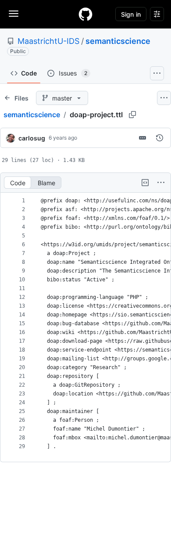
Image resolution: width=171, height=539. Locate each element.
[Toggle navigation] (13, 13)
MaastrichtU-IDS (48, 41)
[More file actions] (161, 182)
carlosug (31, 138)
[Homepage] (85, 14)
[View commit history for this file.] (159, 138)
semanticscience (118, 41)
